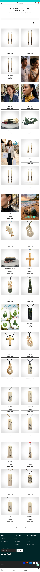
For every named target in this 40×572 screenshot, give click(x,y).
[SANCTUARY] (10, 423)
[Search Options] (38, 19)
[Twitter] (10, 554)
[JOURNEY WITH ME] (30, 396)
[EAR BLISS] (30, 38)
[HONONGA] (10, 120)
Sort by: (7, 22)
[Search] (4, 3)
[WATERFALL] (30, 93)
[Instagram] (5, 554)
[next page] (28, 528)
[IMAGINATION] (10, 38)
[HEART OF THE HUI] (30, 423)
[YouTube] (8, 554)
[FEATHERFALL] (30, 175)
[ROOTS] (30, 451)
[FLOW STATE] (10, 175)
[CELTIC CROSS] (30, 258)
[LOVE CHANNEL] (10, 65)
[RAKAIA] (30, 120)
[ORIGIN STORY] (10, 478)
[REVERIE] (10, 203)
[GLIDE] (30, 148)
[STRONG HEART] (30, 506)
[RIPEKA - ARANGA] (10, 341)
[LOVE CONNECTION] (10, 93)
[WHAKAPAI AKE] (10, 368)
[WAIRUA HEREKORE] (10, 286)
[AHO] (30, 286)
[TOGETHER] (10, 396)
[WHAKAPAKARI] (30, 341)
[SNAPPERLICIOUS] (10, 230)
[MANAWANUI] (30, 230)
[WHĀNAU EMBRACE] (30, 478)
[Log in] (35, 3)
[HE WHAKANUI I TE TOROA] (10, 258)
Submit (19, 550)
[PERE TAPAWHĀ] (30, 313)
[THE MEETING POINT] (30, 368)
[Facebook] (2, 554)
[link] (13, 569)
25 (25, 527)
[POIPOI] (10, 506)
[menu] (1, 3)
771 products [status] (4, 25)
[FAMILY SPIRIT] (10, 451)
